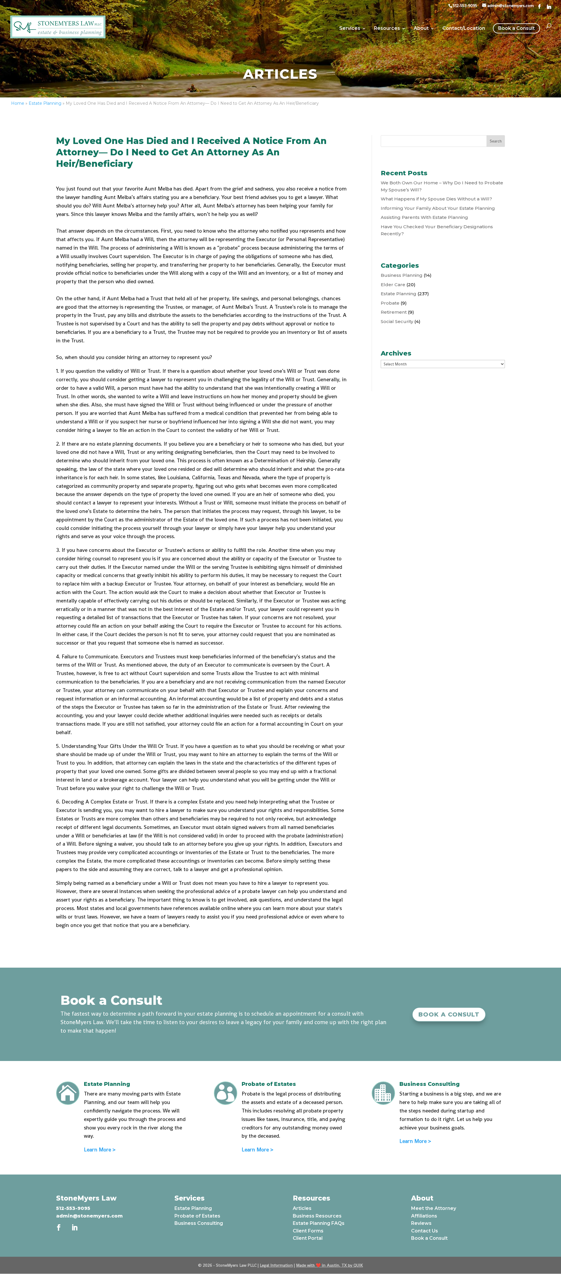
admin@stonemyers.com (89, 1216)
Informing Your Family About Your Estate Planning (438, 208)
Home (17, 103)
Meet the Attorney (433, 1208)
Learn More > (100, 1149)
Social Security (397, 321)
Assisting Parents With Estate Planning (424, 217)
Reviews (421, 1223)
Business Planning (402, 275)
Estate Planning (45, 103)
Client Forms (308, 1231)
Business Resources (317, 1216)
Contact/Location (463, 28)
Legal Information (276, 1265)
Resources (387, 28)
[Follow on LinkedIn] (74, 1227)
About (421, 28)
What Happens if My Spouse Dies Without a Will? (436, 199)
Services (349, 28)
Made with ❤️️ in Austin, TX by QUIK (329, 1265)
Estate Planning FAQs (318, 1223)
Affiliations (424, 1216)
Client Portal (308, 1238)
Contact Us (424, 1231)
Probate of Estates (197, 1216)
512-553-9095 (73, 1208)
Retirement (394, 312)
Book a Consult (516, 28)
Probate (390, 303)
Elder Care (393, 284)
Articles (302, 1208)
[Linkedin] (549, 7)
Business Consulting (198, 1223)
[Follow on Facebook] (58, 1227)
